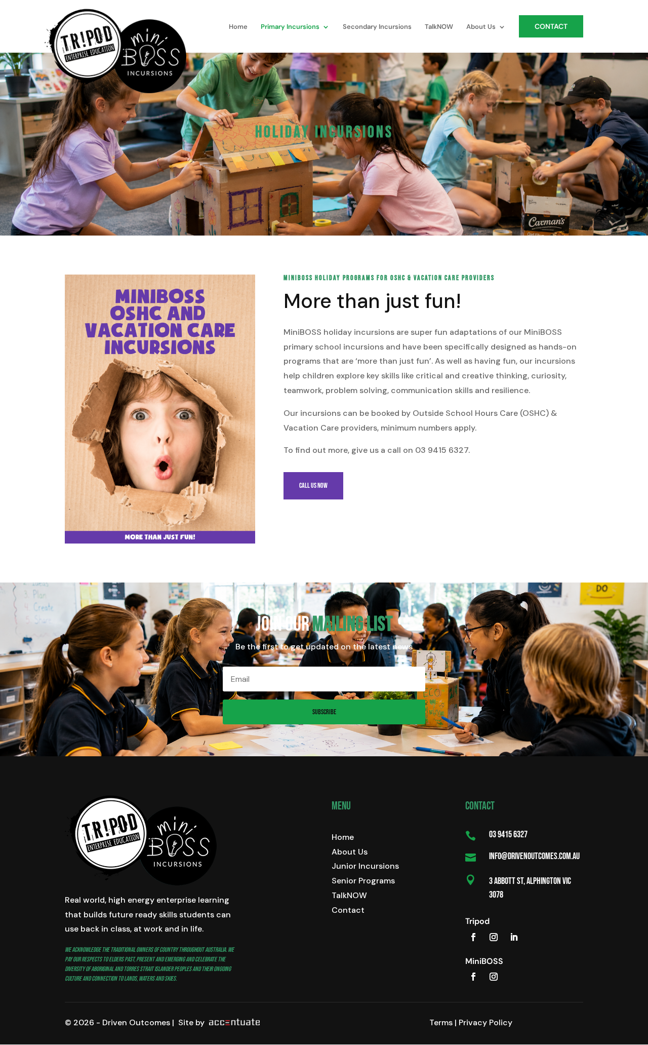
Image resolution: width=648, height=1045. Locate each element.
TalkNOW (349, 895)
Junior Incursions (365, 866)
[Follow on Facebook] (473, 937)
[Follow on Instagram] (493, 937)
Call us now (313, 485)
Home (343, 837)
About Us (350, 851)
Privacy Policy (485, 1022)
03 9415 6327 (508, 834)
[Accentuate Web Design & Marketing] (233, 1022)
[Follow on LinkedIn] (514, 937)
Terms (441, 1022)
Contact (348, 910)
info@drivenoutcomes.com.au (534, 856)
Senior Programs (363, 880)
